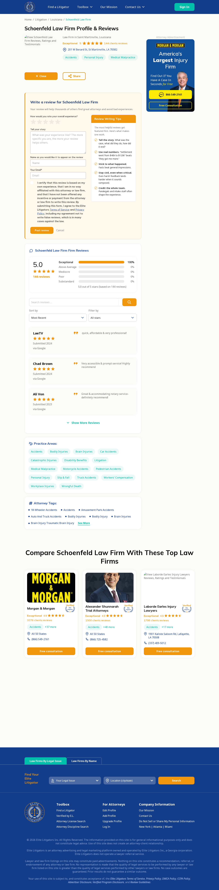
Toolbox (82, 7)
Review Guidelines (140, 882)
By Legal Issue (46, 761)
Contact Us (133, 7)
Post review (42, 230)
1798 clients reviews (156, 620)
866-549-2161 (174, 94)
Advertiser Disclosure (79, 882)
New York (145, 826)
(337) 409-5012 (157, 643)
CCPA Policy (183, 878)
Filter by (93, 310)
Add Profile (109, 816)
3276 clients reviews (39, 620)
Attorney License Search (70, 821)
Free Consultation (170, 105)
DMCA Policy (169, 878)
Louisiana (56, 19)
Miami (169, 826)
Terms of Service (59, 209)
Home (28, 19)
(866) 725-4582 (99, 639)
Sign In (184, 7)
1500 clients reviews (97, 620)
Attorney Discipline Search (72, 826)
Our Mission (108, 7)
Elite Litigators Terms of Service (127, 878)
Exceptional (37, 615)
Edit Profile (109, 810)
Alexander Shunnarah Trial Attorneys (102, 608)
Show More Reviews (86, 423)
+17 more (167, 627)
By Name (84, 761)
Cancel (60, 230)
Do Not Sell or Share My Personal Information (166, 821)
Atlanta (157, 826)
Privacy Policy (153, 878)
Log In (106, 826)
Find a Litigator (58, 7)
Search (176, 780)
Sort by (33, 310)
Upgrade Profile (112, 821)
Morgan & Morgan (41, 608)
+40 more (109, 627)
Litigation (41, 19)
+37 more (50, 627)
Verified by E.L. (65, 816)
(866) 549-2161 (40, 639)
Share (76, 76)
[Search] (129, 302)
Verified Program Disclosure (108, 882)
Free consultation (51, 651)
